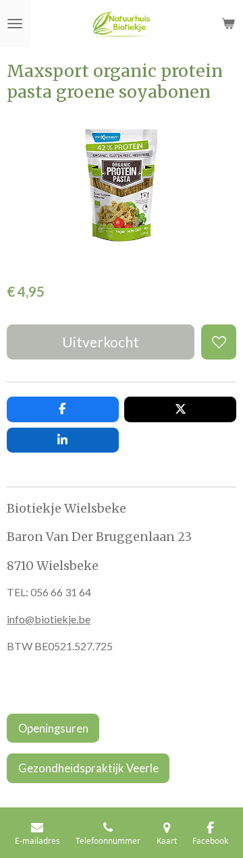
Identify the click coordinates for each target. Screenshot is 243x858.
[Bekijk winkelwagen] (228, 23)
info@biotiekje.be (48, 618)
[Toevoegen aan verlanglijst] (218, 342)
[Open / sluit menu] (15, 23)
